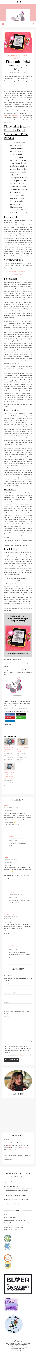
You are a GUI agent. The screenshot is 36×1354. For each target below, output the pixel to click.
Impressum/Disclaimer (11, 1182)
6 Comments (25, 72)
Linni (6, 858)
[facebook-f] (15, 2)
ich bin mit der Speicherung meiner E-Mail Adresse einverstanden (17, 1111)
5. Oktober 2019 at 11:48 (10, 859)
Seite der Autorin (17, 275)
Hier (5, 670)
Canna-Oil (21, 1153)
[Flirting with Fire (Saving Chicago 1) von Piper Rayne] (22, 741)
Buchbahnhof (9, 914)
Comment (7, 1017)
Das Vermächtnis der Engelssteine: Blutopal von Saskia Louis (9, 774)
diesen (9, 1145)
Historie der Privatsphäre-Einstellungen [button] (16, 1199)
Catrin (6, 806)
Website (6, 1002)
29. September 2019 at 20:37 (16, 838)
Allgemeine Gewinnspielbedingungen (16, 1191)
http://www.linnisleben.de (12, 881)
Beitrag (10, 1149)
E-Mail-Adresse (9, 993)
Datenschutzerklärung (22, 1055)
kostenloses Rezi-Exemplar (21, 57)
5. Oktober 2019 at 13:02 (10, 916)
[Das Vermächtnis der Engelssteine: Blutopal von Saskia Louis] (9, 766)
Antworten (8, 810)
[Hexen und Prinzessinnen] (18, 12)
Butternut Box (24, 1147)
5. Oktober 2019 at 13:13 (15, 947)
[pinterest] (20, 2)
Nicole (11, 836)
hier (8, 672)
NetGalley (15, 115)
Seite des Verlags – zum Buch (18, 271)
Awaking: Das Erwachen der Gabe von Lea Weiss (8, 748)
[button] (10, 714)
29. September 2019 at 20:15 (11, 807)
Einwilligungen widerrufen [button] (12, 1204)
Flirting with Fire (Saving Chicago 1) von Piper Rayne (22, 748)
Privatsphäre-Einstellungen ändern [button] (15, 1195)
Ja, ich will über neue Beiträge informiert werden (17, 1012)
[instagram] (18, 2)
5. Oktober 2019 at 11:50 (15, 894)
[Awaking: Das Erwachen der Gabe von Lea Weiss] (9, 741)
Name (6, 984)
